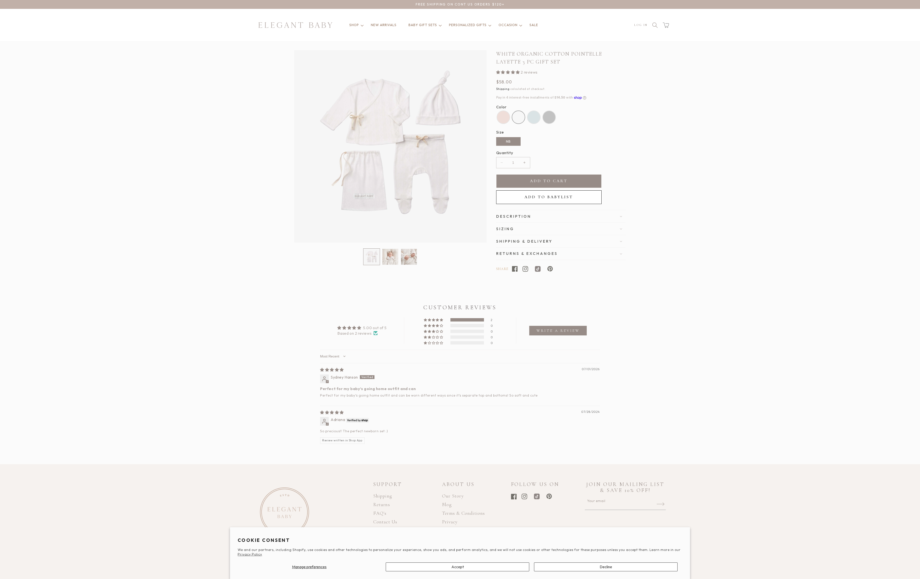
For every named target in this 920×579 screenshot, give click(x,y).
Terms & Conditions (463, 513)
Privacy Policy (250, 554)
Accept (457, 566)
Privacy (450, 522)
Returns (381, 505)
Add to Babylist (548, 196)
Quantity (504, 152)
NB (508, 141)
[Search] (655, 25)
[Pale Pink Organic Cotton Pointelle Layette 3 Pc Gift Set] (503, 117)
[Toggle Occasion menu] (519, 25)
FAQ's (380, 513)
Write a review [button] (558, 330)
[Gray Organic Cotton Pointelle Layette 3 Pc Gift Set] (549, 117)
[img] (332, 369)
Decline (606, 566)
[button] (666, 25)
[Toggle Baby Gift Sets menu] (439, 25)
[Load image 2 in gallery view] (390, 257)
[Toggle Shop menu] (361, 25)
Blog (447, 505)
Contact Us (385, 522)
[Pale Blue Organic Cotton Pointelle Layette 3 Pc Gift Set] (533, 117)
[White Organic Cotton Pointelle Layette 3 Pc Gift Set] (518, 117)
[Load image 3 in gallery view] (409, 257)
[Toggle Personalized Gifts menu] (489, 25)
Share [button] (502, 269)
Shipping (503, 89)
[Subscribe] (660, 504)
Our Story (453, 496)
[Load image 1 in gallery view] (371, 257)
